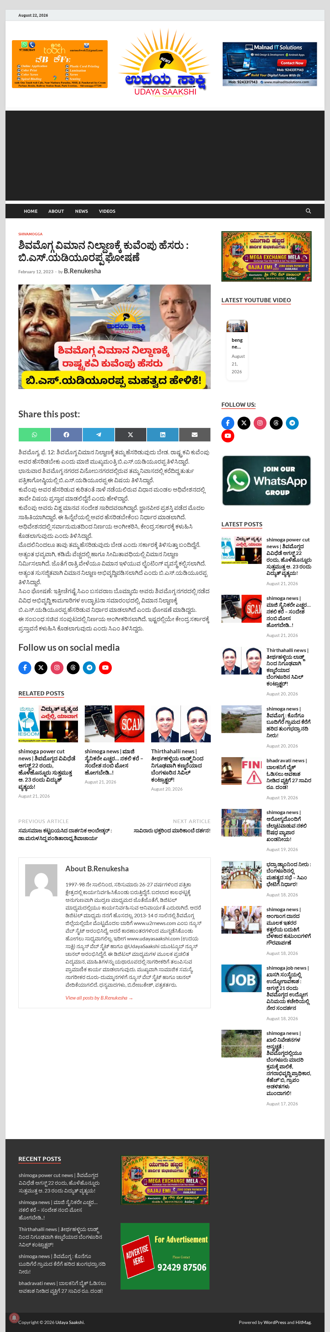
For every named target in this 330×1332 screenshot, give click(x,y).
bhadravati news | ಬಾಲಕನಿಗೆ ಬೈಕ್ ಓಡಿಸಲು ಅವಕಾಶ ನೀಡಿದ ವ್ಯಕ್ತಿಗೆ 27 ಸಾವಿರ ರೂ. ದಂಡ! (289, 773)
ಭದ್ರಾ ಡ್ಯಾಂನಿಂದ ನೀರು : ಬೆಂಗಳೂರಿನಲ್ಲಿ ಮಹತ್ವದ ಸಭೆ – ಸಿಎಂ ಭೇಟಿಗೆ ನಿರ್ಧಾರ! (289, 874)
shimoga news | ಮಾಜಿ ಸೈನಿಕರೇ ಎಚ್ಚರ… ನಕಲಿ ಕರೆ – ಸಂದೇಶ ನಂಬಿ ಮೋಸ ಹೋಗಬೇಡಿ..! (114, 762)
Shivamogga (30, 234)
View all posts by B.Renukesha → (99, 997)
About (56, 211)
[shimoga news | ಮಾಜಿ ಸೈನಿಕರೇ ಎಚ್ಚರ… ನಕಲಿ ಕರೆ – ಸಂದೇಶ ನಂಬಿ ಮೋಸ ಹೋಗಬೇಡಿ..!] (114, 726)
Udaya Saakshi (69, 1322)
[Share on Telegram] (98, 435)
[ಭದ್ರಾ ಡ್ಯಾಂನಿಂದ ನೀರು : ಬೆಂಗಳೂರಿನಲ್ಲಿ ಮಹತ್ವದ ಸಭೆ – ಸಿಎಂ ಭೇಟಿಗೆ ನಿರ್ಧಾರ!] (241, 865)
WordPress (275, 1322)
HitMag (303, 1322)
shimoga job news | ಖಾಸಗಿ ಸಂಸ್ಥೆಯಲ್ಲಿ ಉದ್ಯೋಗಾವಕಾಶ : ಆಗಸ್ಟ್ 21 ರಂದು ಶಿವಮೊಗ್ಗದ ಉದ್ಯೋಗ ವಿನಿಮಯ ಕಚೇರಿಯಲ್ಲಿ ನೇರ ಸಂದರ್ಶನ (288, 988)
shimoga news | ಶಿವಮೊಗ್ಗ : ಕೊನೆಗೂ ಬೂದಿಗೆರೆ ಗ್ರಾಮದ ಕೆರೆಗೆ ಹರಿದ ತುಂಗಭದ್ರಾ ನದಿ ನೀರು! (289, 721)
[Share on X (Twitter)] (131, 435)
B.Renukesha (82, 271)
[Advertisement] (165, 156)
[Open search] (308, 211)
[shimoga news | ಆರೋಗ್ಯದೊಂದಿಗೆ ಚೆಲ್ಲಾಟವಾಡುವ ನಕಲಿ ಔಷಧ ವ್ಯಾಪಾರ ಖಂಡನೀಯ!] (241, 813)
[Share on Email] (195, 435)
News (81, 211)
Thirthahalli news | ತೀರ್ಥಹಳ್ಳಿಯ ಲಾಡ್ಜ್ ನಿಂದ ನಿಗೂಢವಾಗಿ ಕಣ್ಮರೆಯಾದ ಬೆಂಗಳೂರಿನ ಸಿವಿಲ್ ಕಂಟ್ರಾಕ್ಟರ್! (177, 765)
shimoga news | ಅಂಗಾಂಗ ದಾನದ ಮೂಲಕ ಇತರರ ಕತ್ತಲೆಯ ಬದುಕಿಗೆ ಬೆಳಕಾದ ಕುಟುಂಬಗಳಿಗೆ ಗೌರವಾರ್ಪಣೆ (289, 926)
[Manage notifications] (14, 1318)
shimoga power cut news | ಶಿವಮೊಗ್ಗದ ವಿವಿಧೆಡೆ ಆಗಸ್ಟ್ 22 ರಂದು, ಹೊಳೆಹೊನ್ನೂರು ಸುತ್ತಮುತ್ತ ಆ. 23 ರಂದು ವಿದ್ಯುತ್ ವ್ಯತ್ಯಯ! (46, 769)
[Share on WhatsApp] (34, 435)
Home (30, 211)
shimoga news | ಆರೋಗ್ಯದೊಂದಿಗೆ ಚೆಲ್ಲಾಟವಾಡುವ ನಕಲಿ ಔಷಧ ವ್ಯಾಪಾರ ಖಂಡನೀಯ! (287, 825)
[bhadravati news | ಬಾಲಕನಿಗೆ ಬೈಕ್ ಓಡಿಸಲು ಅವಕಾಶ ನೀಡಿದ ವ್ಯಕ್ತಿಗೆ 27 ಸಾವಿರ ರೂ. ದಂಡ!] (241, 761)
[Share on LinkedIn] (163, 435)
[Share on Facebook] (67, 435)
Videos (107, 211)
